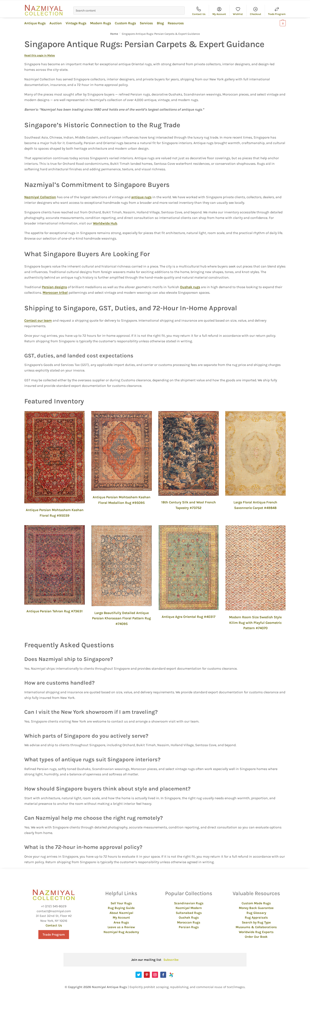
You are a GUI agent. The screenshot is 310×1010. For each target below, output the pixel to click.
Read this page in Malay (39, 55)
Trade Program (276, 14)
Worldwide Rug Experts (256, 932)
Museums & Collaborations (256, 927)
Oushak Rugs (189, 917)
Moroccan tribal (55, 292)
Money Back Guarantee (256, 908)
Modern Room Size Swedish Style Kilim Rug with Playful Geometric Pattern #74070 (255, 622)
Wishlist (238, 14)
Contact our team (38, 320)
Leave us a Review (121, 927)
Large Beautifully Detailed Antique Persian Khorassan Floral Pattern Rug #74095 (121, 618)
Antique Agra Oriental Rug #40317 (188, 617)
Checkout (255, 14)
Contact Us (198, 14)
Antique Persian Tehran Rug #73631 (54, 611)
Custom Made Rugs (256, 903)
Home (114, 33)
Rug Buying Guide (121, 908)
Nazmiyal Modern (189, 908)
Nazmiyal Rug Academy (121, 932)
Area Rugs (121, 922)
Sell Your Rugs (121, 903)
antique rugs (141, 197)
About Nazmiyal (121, 913)
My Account (219, 14)
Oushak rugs (190, 287)
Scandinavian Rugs (188, 903)
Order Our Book (256, 937)
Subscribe (171, 960)
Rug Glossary (256, 913)
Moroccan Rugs (188, 922)
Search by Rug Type (256, 922)
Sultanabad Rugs (189, 913)
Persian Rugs (189, 927)
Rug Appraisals (256, 917)
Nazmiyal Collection (40, 197)
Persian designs (54, 287)
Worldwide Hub (105, 223)
